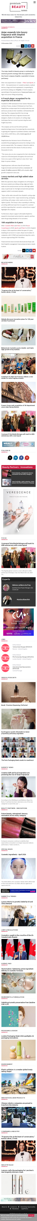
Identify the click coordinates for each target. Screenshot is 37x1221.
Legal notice (24, 1208)
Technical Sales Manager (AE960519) (22, 647)
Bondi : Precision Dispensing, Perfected (14, 705)
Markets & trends (8, 896)
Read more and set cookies (13, 1219)
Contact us (13, 1207)
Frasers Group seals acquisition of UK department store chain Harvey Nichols (18, 406)
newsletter (15, 1208)
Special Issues (7, 849)
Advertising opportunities (27, 1207)
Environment (7, 1064)
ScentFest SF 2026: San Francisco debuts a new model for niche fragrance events (17, 377)
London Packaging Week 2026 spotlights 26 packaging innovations (17, 1037)
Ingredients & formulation (12, 997)
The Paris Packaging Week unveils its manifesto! (17, 760)
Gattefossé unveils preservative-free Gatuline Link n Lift (18, 1003)
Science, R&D (6, 963)
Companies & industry (8, 27)
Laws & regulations (9, 930)
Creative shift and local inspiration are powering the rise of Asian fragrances (15, 773)
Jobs (3, 639)
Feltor (19, 225)
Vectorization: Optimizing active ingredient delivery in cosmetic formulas (17, 970)
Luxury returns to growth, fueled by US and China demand (17, 902)
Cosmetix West (9, 225)
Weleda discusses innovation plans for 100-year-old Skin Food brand (17, 320)
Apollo (32, 82)
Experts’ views (7, 767)
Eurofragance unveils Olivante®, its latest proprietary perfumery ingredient (15, 732)
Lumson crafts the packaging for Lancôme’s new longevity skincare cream (17, 1171)
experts (6, 579)
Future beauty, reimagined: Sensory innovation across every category (14, 814)
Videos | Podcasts (8, 677)
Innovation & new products (13, 1098)
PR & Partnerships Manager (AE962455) (23, 657)
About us (4, 1207)
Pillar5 (25, 82)
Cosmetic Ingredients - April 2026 (13, 854)
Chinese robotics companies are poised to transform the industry (16, 1104)
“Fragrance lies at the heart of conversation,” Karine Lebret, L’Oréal (16, 291)
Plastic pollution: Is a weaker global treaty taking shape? (16, 1070)
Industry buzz (7, 1165)
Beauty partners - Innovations (17, 467)
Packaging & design (9, 1030)
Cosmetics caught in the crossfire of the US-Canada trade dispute (17, 936)
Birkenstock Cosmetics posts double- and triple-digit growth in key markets (17, 348)
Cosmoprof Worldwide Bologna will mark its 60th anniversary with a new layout (17, 435)
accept (32, 1215)
